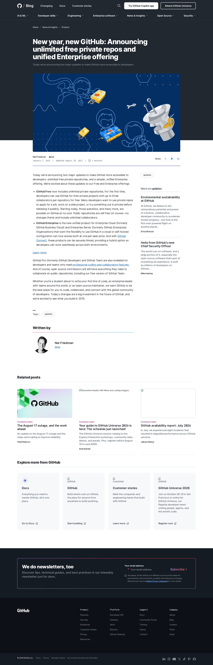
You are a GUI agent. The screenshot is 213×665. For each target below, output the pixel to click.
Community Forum (148, 620)
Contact (143, 634)
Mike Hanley (147, 273)
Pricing (83, 634)
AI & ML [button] (21, 15)
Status (143, 629)
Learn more (40, 252)
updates (48, 314)
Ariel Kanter (85, 449)
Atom (112, 624)
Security (84, 620)
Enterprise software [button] (104, 15)
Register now (165, 523)
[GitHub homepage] (19, 5)
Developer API (116, 615)
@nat (51, 157)
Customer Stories (88, 629)
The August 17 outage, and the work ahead (42, 427)
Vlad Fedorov (23, 442)
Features (84, 615)
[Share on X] (165, 159)
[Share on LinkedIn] (178, 159)
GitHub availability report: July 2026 (166, 425)
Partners (114, 620)
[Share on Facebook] (172, 159)
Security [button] (188, 15)
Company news (25, 421)
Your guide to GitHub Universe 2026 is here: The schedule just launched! (105, 427)
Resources (85, 639)
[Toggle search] (119, 6)
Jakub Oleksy (147, 442)
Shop (172, 634)
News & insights (50, 27)
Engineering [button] (74, 15)
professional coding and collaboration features (101, 264)
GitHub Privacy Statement (157, 581)
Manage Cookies (58, 658)
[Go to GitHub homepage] (23, 611)
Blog (29, 6)
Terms (38, 658)
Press (172, 629)
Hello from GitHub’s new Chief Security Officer (157, 244)
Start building (75, 523)
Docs (142, 615)
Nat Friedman (39, 157)
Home (35, 27)
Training (143, 624)
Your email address (134, 565)
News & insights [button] (136, 15)
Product (65, 27)
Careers (173, 624)
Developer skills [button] (46, 15)
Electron (114, 629)
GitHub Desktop (117, 634)
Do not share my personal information (83, 658)
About (172, 615)
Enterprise (85, 624)
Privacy (46, 658)
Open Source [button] (164, 15)
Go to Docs (28, 523)
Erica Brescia (147, 231)
